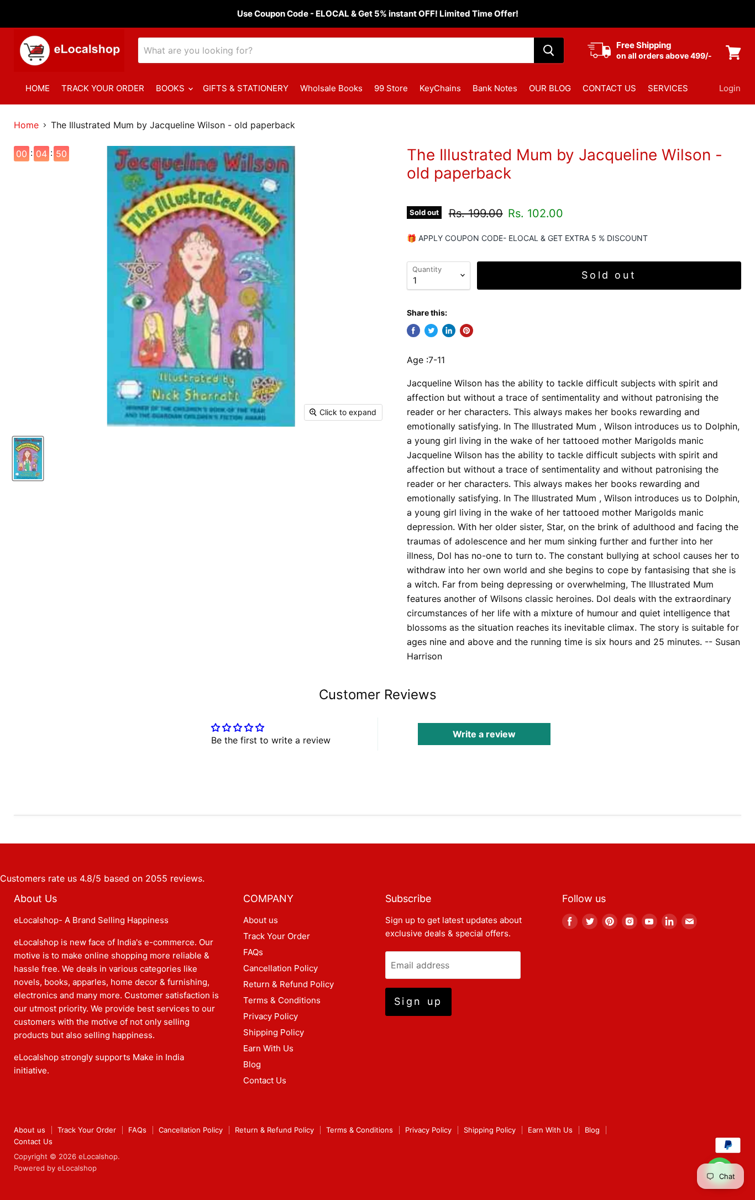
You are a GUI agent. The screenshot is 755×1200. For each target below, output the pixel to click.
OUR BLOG (550, 88)
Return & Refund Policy (288, 984)
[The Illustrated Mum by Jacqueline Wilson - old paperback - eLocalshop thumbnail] (28, 458)
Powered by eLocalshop (55, 1168)
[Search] (549, 50)
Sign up (418, 1001)
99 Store (391, 88)
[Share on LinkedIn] (448, 330)
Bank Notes (495, 88)
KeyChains (440, 88)
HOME (37, 88)
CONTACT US (609, 88)
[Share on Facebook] (413, 330)
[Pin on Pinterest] (466, 330)
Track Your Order (276, 936)
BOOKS (171, 88)
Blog (252, 1064)
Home (26, 125)
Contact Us (264, 1080)
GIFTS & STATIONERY (246, 88)
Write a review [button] (484, 734)
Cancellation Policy (280, 968)
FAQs (253, 952)
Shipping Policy (273, 1032)
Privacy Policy (270, 1016)
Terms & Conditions (282, 1000)
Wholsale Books (331, 88)
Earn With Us (268, 1048)
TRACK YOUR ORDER (102, 88)
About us (260, 920)
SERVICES (668, 88)
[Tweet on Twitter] (431, 330)
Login (730, 88)
